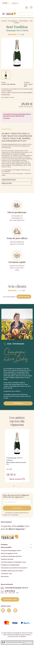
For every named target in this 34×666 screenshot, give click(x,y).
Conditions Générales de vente (11, 556)
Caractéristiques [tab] (9, 180)
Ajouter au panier (15, 479)
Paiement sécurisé (7, 559)
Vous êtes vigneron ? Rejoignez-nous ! (13, 562)
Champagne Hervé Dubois (17, 30)
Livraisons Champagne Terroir (11, 550)
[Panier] (30, 7)
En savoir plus (5, 94)
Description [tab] (6, 129)
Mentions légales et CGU (9, 553)
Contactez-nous (6, 573)
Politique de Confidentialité (10, 565)
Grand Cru (23, 377)
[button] (3, 457)
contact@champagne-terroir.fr (16, 588)
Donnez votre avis (24, 296)
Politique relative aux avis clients (12, 571)
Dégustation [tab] (7, 183)
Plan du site (5, 576)
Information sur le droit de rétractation (14, 568)
